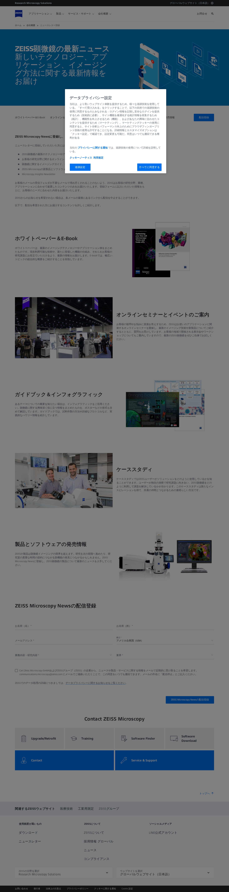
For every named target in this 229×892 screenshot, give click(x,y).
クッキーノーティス (81, 157)
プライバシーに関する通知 (93, 147)
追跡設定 (80, 167)
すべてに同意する (149, 167)
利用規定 (98, 157)
